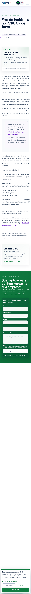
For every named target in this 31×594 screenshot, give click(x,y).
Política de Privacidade (20, 346)
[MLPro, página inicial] (6, 2)
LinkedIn (18, 261)
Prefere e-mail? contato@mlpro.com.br (14, 355)
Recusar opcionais (8, 585)
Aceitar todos (15, 589)
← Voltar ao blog (5, 11)
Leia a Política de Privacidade (9, 581)
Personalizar (22, 585)
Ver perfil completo (9, 261)
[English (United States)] (22, 3)
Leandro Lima (11, 34)
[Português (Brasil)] (18, 3)
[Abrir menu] (27, 3)
